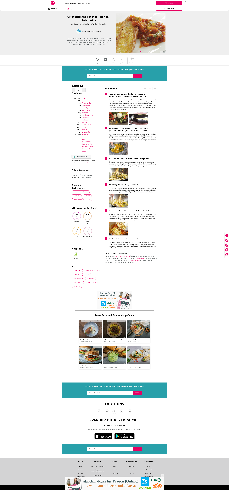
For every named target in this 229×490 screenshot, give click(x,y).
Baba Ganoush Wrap (134, 366)
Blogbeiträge (140, 258)
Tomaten (85, 113)
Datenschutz (148, 470)
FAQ (114, 466)
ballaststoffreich (92, 270)
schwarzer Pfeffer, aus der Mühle (88, 140)
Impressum (148, 473)
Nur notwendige (169, 8)
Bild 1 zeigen (140, 51)
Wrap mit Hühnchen (134, 340)
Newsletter (114, 473)
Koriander (85, 120)
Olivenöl (84, 127)
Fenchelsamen (86, 125)
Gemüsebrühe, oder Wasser (88, 150)
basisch (76, 274)
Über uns (131, 466)
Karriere (131, 473)
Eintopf (86, 274)
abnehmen (77, 270)
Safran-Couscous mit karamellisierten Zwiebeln (113, 340)
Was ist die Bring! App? (84, 162)
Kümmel (84, 122)
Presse (132, 470)
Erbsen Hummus (109, 366)
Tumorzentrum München (122, 256)
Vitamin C (77, 286)
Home (80, 466)
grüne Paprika (86, 110)
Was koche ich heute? (97, 466)
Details (67, 9)
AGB (148, 466)
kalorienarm (78, 282)
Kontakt (114, 470)
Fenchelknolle (86, 103)
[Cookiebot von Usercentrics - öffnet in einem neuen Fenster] (52, 9)
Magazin (80, 473)
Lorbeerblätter (86, 132)
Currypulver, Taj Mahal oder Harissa (88, 145)
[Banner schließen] (185, 1)
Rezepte (80, 470)
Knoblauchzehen (87, 115)
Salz (83, 137)
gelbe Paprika (86, 108)
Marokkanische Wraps (86, 340)
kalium (91, 278)
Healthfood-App (134, 260)
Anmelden (137, 76)
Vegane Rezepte (97, 475)
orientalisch (91, 282)
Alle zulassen (169, 3)
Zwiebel (84, 98)
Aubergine (85, 117)
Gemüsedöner (84, 366)
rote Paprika (86, 105)
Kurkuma (85, 129)
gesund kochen (79, 278)
